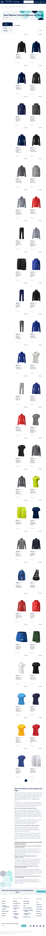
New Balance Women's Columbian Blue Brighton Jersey (18, 710)
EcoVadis (4, 909)
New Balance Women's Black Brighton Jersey (33, 678)
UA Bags (15, 9)
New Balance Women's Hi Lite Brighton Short (19, 523)
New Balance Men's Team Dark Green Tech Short (32, 648)
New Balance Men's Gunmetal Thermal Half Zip (19, 181)
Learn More (6, 17)
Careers (4, 903)
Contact (36, 1)
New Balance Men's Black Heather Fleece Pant (18, 244)
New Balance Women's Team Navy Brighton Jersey (33, 523)
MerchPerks (40, 913)
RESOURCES (26, 898)
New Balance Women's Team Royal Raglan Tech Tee (18, 772)
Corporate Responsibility (6, 906)
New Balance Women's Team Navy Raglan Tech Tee (33, 710)
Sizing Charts (2, 931)
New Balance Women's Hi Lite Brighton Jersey (33, 492)
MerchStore (16, 905)
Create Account (41, 891)
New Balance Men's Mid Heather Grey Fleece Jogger (18, 337)
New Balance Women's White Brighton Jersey (18, 678)
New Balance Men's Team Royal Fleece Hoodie (32, 275)
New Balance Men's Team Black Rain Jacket (32, 306)
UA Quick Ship (16, 1)
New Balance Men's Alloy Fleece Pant (18, 399)
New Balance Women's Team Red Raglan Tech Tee (33, 741)
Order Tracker (40, 906)
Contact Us (39, 904)
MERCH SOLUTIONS (18, 898)
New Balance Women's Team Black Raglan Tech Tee (18, 461)
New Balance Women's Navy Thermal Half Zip (19, 88)
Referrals (39, 911)
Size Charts (39, 915)
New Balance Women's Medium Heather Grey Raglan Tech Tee (33, 431)
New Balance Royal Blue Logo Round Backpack (19, 586)
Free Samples (40, 909)
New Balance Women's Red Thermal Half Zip (19, 430)
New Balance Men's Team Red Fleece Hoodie (32, 616)
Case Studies (27, 903)
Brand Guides (27, 901)
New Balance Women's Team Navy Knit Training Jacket (18, 151)
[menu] (16, 2)
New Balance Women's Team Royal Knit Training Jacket (33, 399)
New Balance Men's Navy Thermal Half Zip (33, 57)
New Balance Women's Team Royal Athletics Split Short (18, 648)
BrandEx (15, 911)
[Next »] (32, 783)
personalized (31, 860)
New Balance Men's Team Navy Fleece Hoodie (18, 120)
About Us (4, 901)
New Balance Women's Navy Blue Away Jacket (33, 554)
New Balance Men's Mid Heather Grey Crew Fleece (32, 461)
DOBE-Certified (5, 911)
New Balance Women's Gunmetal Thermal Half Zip (19, 492)
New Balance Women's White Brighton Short (33, 771)
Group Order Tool (17, 903)
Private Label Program (16, 914)
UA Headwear (16, 5)
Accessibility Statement (27, 931)
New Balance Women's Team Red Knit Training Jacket (19, 616)
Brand (5, 28)
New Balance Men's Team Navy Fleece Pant (18, 306)
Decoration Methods (28, 907)
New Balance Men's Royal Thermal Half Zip (33, 336)
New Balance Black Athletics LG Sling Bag (33, 586)
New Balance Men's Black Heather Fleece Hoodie (33, 120)
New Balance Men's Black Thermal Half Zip (19, 57)
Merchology (17, 837)
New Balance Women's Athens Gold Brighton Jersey (18, 741)
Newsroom (4, 913)
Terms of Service (9, 931)
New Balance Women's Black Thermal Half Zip (33, 150)
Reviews (4, 915)
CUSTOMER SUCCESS (39, 899)
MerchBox (15, 901)
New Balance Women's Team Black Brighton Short (18, 275)
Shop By (5, 30)
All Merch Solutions (16, 917)
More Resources (27, 916)
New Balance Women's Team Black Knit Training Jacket (33, 89)
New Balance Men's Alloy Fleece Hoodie (33, 181)
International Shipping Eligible (29, 911)
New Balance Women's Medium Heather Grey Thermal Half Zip (33, 244)
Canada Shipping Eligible (28, 914)
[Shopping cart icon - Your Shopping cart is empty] (43, 3)
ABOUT (3, 898)
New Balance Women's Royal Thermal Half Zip (19, 367)
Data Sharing (19, 931)
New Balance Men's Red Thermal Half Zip (33, 212)
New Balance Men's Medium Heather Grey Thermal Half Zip (19, 213)
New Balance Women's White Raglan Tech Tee (33, 367)
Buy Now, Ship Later (16, 908)
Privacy (15, 931)
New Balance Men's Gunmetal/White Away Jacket (18, 554)
